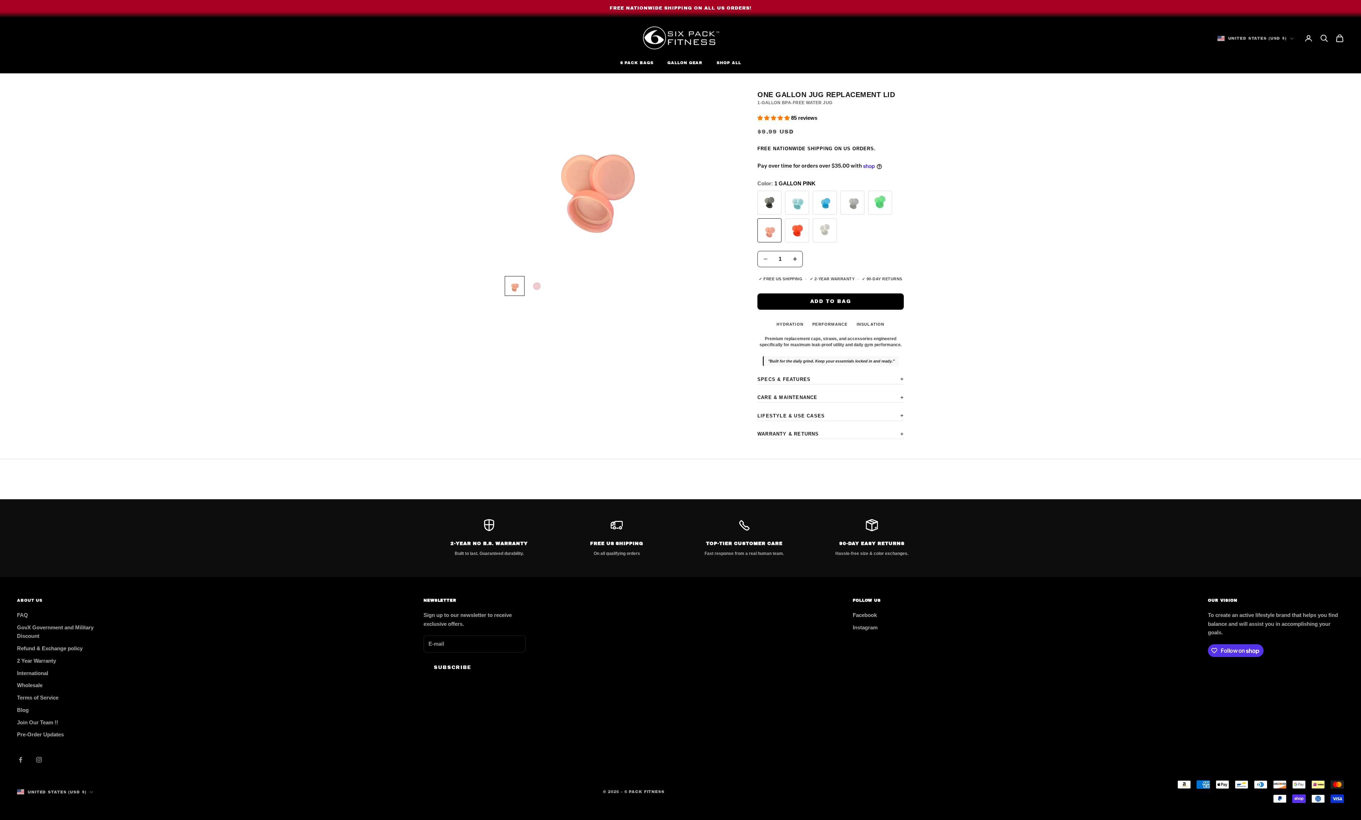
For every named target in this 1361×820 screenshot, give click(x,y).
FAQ (22, 615)
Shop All (729, 63)
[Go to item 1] (515, 286)
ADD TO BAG (830, 301)
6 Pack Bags (637, 63)
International (32, 673)
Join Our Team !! (37, 722)
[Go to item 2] (537, 286)
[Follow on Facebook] (20, 759)
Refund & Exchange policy (50, 648)
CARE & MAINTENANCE (830, 397)
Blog (23, 710)
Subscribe (452, 667)
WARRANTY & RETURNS (830, 434)
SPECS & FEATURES (830, 379)
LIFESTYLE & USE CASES (830, 415)
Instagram (865, 627)
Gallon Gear (684, 63)
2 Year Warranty (36, 661)
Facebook (865, 615)
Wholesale (30, 685)
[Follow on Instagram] (39, 759)
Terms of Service (37, 698)
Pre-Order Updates (40, 734)
